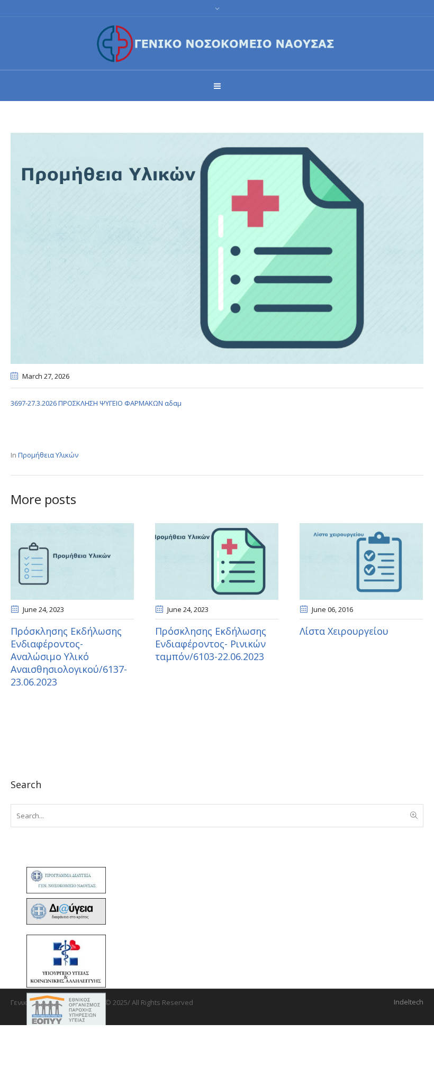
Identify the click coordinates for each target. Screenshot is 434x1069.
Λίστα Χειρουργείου (344, 631)
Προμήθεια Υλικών (48, 455)
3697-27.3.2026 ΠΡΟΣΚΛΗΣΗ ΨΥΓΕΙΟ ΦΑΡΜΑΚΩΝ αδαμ (96, 403)
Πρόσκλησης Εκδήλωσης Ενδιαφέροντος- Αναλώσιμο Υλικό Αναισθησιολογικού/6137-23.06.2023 (69, 656)
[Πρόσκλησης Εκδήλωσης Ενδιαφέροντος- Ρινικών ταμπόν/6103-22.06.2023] (216, 561)
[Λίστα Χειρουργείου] (361, 561)
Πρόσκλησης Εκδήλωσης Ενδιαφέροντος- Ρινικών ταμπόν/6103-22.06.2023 (210, 644)
